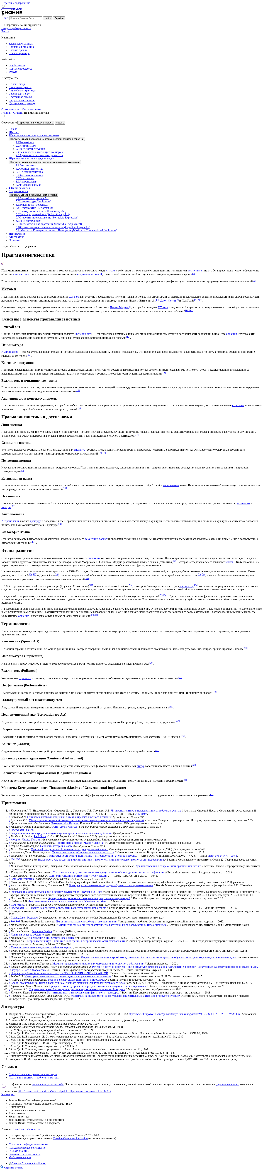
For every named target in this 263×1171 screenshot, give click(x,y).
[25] (175, 561)
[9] (130, 306)
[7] (198, 299)
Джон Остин (168, 300)
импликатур (186, 586)
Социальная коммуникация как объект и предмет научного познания (69, 816)
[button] (3, 25)
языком (110, 270)
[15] (78, 390)
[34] (196, 585)
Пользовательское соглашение (27, 1147)
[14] (164, 372)
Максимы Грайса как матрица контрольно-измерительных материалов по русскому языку (126, 995)
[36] (165, 595)
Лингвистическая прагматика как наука (33, 1074)
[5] (177, 299)
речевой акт (83, 333)
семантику (91, 538)
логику (103, 538)
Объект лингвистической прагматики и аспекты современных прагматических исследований (86, 820)
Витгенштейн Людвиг (65, 823)
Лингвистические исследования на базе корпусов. (41, 947)
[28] (57, 574)
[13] (29, 354)
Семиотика (17, 904)
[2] (193, 273)
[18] (100, 452)
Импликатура (9, 351)
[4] (157, 299)
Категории (7, 1094)
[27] (35, 574)
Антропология (10, 521)
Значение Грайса (42, 931)
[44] (157, 750)
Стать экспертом (32, 109)
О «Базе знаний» (19, 1150)
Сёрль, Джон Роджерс (24, 917)
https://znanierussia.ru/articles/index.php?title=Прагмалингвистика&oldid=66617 (64, 1091)
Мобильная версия (20, 1157)
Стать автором (10, 109)
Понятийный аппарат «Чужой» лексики (79, 842)
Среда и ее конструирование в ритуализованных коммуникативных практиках (97, 986)
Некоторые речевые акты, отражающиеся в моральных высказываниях (68, 976)
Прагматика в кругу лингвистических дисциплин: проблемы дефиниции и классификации (109, 872)
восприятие (195, 270)
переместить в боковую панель (36, 122)
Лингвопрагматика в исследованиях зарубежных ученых (146, 810)
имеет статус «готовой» (48, 1084)
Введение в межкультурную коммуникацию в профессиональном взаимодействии (61, 833)
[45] (194, 765)
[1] (210, 269)
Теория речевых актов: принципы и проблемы (76, 979)
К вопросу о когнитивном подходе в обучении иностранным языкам (111, 885)
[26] (31, 574)
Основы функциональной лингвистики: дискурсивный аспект (69, 849)
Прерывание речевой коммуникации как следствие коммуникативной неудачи (77, 989)
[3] (254, 280)
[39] (245, 648)
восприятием (171, 485)
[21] (65, 488)
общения (231, 333)
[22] (13, 506)
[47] (212, 794)
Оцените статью (13, 1167)
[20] (22, 470)
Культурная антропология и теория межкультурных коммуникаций (89, 898)
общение (23, 616)
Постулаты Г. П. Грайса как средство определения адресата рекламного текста (58, 907)
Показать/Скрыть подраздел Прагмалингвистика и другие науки (44, 162)
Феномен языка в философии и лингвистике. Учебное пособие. (67, 901)
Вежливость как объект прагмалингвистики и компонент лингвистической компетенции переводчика (101, 859)
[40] (214, 692)
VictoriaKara (34, 1129)
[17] (136, 434)
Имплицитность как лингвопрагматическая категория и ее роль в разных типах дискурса (111, 924)
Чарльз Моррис (119, 307)
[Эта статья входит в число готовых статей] (2, 263)
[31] (87, 578)
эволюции (94, 558)
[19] (104, 452)
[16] (79, 408)
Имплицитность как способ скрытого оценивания (86, 921)
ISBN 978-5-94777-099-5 (222, 855)
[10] (187, 310)
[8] (201, 299)
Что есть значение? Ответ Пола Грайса (50, 937)
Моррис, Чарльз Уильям (25, 839)
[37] (92, 615)
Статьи (17, 112)
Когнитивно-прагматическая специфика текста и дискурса (83, 992)
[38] (96, 615)
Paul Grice (40, 836)
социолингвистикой (89, 274)
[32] (91, 585)
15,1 (18, 858)
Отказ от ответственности (24, 1154)
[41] (171, 706)
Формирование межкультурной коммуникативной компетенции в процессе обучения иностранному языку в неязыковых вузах (159, 957)
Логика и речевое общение (27, 934)
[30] (203, 574)
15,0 (13, 858)
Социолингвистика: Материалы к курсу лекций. (78, 875)
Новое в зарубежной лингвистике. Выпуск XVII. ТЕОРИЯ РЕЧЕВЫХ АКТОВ (59, 973)
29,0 (13, 920)
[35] (161, 595)
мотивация (243, 503)
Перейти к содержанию (15, 2)
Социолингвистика (23, 878)
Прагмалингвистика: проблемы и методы (34, 1077)
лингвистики (21, 274)
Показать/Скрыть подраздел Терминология (33, 194)
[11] (191, 310)
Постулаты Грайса (22, 829)
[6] (195, 299)
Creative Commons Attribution (70, 1138)
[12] (128, 337)
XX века (74, 296)
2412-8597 (141, 813)
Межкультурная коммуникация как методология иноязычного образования (98, 963)
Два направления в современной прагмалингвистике (168, 866)
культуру (35, 521)
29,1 (18, 920)
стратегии (238, 405)
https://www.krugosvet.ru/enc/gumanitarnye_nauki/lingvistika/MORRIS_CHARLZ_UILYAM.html (185, 1013)
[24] (34, 542)
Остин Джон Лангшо (64, 826)
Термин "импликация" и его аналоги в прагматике (83, 852)
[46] (185, 779)
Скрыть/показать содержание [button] (19, 246)
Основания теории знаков (56, 845)
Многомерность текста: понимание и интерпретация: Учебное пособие (92, 855)
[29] (199, 574)
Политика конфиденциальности (28, 1144)
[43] (183, 736)
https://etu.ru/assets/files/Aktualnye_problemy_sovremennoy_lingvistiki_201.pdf (57, 891)
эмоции (6, 507)
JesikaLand (19, 1129)
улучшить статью (227, 1084)
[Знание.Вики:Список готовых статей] (4, 1086)
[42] (178, 721)
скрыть (60, 122)
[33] (130, 585)
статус (140, 766)
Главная (6, 112)
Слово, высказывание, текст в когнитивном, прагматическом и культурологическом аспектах (68, 982)
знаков (229, 561)
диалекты (80, 449)
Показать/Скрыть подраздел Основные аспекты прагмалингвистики (46, 139)
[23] (60, 524)
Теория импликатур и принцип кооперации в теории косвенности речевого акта (76, 940)
